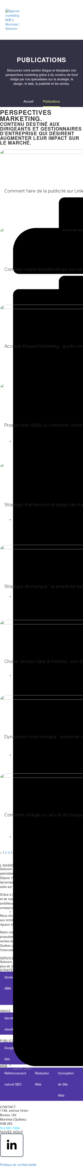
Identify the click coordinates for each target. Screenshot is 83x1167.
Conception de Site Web (66, 1084)
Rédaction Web (42, 1078)
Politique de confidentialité (18, 1164)
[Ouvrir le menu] (73, 20)
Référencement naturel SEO (15, 1078)
